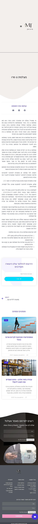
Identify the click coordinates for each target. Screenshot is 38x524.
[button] (21, 26)
